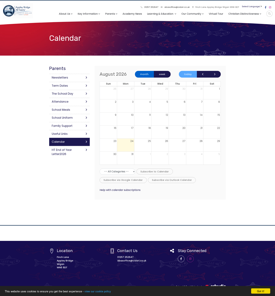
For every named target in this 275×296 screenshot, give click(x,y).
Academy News (132, 14)
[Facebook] (266, 7)
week (162, 74)
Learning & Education (160, 14)
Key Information (88, 14)
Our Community (191, 14)
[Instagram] (270, 7)
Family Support (62, 126)
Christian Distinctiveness (243, 14)
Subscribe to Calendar (155, 171)
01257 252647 (151, 7)
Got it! (260, 291)
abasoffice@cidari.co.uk (177, 7)
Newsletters (60, 77)
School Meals (61, 110)
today (188, 74)
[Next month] (215, 74)
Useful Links (60, 134)
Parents (110, 14)
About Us (64, 14)
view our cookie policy (98, 291)
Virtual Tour (216, 14)
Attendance (60, 102)
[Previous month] (203, 74)
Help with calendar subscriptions (120, 190)
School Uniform (62, 118)
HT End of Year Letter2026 (62, 152)
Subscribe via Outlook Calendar (172, 180)
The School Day (62, 94)
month (144, 74)
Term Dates (60, 86)
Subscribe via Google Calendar (123, 180)
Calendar (58, 142)
